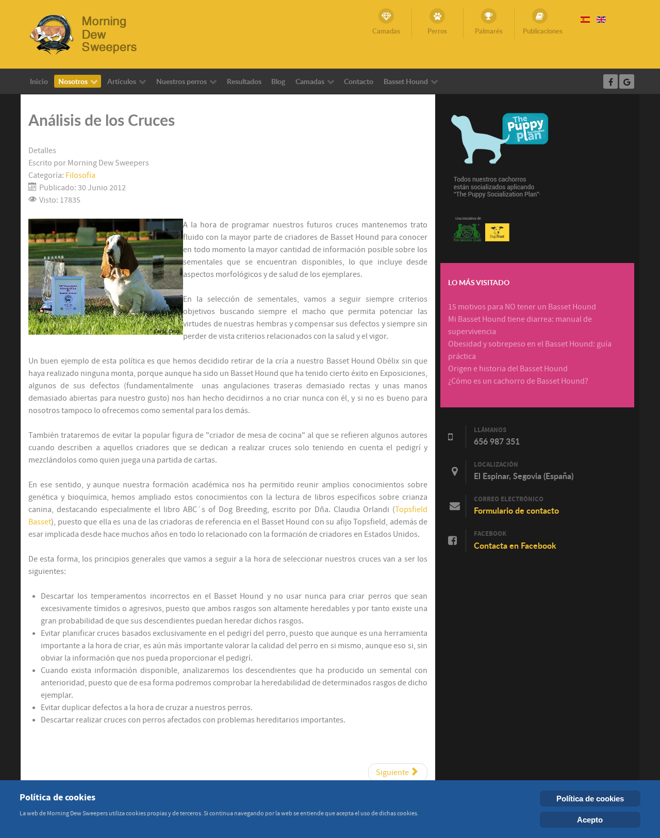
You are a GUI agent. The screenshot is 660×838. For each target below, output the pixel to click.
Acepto (590, 819)
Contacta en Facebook (515, 545)
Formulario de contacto (516, 510)
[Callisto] (90, 33)
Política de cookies (590, 798)
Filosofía (80, 175)
